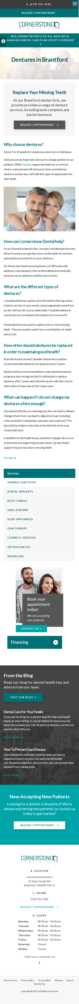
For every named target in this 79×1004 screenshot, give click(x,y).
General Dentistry (21, 482)
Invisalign (15, 556)
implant (26, 164)
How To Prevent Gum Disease (25, 749)
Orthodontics (19, 547)
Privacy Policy (27, 980)
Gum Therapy (17, 528)
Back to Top (39, 983)
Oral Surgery (18, 510)
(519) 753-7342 (39, 899)
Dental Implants (20, 491)
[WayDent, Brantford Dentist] (39, 642)
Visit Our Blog (21, 697)
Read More (12, 737)
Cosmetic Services (21, 537)
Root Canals (17, 500)
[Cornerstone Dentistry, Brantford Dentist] (39, 861)
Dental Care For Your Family (23, 712)
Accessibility (44, 980)
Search (70, 980)
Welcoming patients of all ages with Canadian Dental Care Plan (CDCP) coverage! (40, 38)
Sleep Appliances (20, 519)
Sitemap (59, 980)
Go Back (10, 458)
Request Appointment (37, 124)
